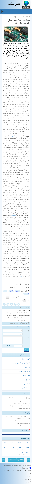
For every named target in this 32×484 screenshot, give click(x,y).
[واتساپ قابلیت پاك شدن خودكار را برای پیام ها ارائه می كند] (28, 460)
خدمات (4, 127)
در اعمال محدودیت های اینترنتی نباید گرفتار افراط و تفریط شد (18, 317)
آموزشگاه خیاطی (26, 359)
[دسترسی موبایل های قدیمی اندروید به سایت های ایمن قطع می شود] (3, 460)
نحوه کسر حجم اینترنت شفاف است (23, 310)
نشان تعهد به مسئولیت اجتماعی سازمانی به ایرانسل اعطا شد (19, 406)
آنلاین (11, 291)
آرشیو (19, 460)
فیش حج (28, 379)
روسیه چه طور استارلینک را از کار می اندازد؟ (22, 403)
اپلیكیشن (26, 293)
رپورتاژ (5, 447)
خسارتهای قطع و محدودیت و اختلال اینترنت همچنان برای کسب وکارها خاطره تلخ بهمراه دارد (17, 398)
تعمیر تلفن (27, 367)
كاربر (12, 447)
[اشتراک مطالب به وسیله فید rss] (4, 304)
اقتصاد (27, 447)
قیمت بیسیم (27, 384)
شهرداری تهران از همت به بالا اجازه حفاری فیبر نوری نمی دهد (18, 315)
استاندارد (13, 215)
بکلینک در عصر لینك (26, 479)
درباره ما (29, 477)
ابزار (21, 276)
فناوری (11, 443)
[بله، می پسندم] (7, 297)
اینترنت (27, 443)
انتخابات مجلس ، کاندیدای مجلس (21, 363)
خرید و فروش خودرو (24, 371)
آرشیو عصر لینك (27, 482)
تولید (4, 443)
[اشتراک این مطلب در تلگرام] (18, 304)
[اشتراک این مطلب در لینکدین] (7, 304)
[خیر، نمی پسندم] (24, 300)
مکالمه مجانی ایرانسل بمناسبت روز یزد (23, 408)
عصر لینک (11, 460)
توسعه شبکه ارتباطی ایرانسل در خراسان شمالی (21, 320)
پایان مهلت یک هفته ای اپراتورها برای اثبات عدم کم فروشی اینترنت (17, 313)
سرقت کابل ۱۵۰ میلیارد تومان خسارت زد (22, 401)
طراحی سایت (26, 375)
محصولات (22, 227)
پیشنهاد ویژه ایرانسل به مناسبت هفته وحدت (22, 425)
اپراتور (27, 452)
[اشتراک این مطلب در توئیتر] (11, 304)
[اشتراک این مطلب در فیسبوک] (15, 304)
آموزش (13, 136)
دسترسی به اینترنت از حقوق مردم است (23, 418)
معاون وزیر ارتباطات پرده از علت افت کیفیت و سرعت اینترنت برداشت (17, 421)
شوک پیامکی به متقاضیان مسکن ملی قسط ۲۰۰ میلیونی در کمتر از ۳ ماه (17, 416)
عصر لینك (14, 4)
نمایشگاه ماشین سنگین (24, 388)
